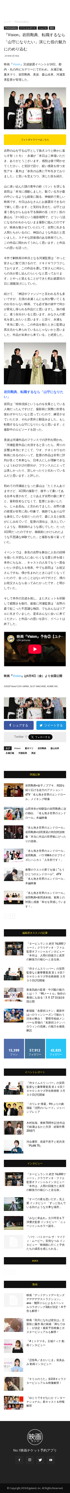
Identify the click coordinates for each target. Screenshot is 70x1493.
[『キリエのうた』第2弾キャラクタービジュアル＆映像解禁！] (13, 1384)
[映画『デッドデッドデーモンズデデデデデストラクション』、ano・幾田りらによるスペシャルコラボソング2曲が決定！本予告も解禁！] (13, 1300)
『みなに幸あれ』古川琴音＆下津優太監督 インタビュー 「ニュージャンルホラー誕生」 (46, 1221)
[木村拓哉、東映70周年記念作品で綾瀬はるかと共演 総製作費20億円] (13, 1128)
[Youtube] (51, 1460)
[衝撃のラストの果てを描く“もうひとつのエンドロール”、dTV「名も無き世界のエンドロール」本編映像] (13, 874)
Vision (16, 64)
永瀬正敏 (10, 752)
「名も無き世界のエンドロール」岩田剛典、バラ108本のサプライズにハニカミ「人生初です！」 (45, 855)
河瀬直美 (22, 752)
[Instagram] (30, 1460)
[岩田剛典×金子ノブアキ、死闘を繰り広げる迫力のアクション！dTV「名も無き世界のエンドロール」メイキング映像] (13, 790)
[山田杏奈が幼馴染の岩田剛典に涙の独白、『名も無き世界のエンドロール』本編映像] (13, 813)
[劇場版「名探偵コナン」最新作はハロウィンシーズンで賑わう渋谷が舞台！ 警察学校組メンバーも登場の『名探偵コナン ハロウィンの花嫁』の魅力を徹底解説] (13, 1015)
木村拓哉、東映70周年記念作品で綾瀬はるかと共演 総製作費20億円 (45, 1126)
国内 (52, 28)
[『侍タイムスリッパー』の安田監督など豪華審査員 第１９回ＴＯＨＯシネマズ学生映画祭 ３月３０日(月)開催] (13, 973)
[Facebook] (19, 1460)
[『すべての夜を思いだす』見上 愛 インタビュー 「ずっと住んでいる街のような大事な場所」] (13, 1204)
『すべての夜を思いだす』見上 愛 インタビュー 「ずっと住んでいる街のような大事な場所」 (46, 1203)
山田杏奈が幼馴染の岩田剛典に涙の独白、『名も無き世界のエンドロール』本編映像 (45, 813)
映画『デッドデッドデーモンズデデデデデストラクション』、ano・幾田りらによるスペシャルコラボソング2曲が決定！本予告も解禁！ (46, 1303)
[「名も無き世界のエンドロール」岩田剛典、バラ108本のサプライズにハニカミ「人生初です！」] (13, 855)
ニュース (43, 28)
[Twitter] (40, 1460)
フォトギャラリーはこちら (35, 139)
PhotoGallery (22, 21)
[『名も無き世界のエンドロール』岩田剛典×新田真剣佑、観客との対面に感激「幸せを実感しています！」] (13, 897)
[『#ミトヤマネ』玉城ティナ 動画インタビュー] (13, 1346)
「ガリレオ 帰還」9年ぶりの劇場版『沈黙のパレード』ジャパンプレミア (45, 1107)
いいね (14, 1040)
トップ (7, 21)
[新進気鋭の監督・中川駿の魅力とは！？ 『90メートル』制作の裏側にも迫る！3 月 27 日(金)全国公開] (13, 994)
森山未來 (55, 748)
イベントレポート (28, 28)
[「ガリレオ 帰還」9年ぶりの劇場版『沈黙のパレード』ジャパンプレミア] (13, 1109)
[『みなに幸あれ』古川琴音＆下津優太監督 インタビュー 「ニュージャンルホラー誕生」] (13, 1223)
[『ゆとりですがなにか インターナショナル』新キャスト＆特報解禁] (13, 1403)
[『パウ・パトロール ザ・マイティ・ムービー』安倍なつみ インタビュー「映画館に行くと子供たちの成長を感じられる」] (13, 1242)
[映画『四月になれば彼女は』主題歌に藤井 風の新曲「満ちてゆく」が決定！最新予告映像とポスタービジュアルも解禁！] (13, 1325)
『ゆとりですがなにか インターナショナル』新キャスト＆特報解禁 (45, 1401)
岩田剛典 (42, 748)
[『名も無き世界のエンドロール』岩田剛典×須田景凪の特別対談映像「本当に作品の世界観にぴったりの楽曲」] (13, 832)
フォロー (35, 1040)
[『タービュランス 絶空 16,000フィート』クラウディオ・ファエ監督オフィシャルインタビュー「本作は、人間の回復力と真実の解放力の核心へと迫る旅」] (13, 948)
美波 (33, 752)
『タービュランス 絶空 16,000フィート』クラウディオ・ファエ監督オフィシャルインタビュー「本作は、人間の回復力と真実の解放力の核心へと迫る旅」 (46, 951)
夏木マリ (29, 748)
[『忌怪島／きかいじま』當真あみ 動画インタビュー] (13, 1365)
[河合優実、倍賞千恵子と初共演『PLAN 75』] (13, 1146)
